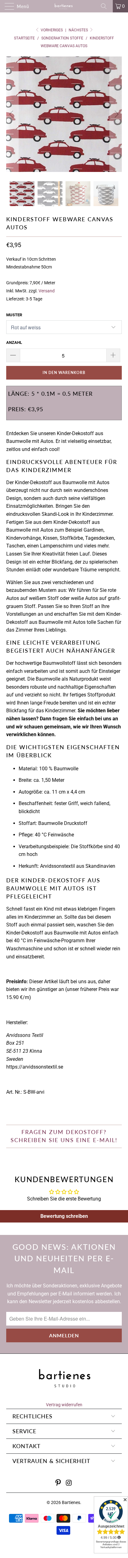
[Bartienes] (64, 6)
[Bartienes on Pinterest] (58, 1483)
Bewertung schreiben (64, 1216)
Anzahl (14, 342)
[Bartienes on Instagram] (69, 1483)
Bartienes (71, 1502)
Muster (14, 315)
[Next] (115, 114)
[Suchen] (106, 6)
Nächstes (79, 30)
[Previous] (12, 114)
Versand (47, 291)
